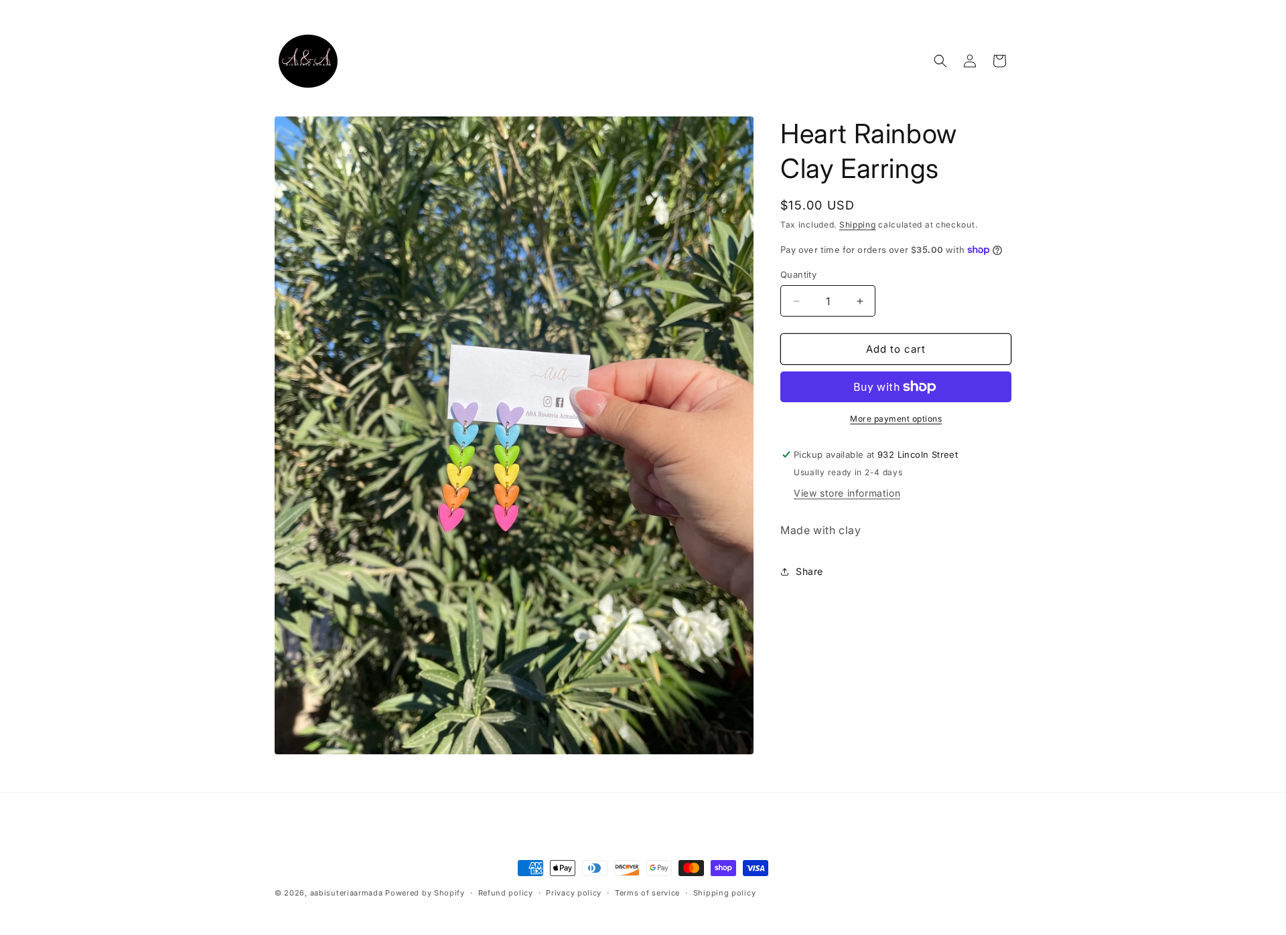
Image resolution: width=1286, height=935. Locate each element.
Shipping (857, 225)
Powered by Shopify (425, 893)
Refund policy (505, 893)
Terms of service (647, 893)
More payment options (896, 419)
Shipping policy (724, 893)
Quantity (798, 274)
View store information (847, 493)
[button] (940, 61)
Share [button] (809, 571)
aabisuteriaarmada (346, 893)
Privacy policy (573, 893)
